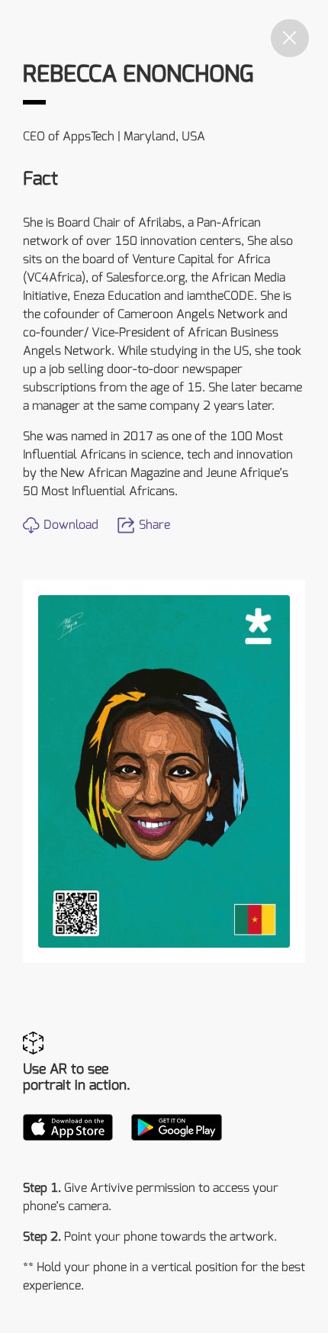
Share (154, 525)
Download (70, 525)
